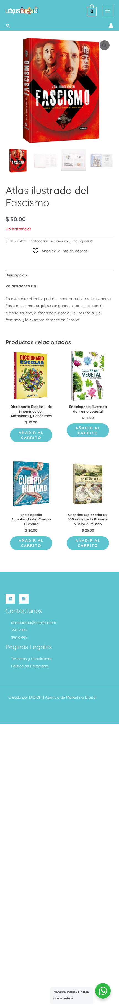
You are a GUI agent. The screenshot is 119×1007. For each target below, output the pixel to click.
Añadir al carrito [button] (31, 435)
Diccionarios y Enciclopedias (70, 241)
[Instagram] (10, 599)
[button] (8, 25)
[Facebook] (24, 599)
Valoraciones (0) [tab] (21, 285)
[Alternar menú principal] (107, 10)
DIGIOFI (35, 697)
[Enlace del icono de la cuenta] (110, 25)
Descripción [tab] (16, 275)
